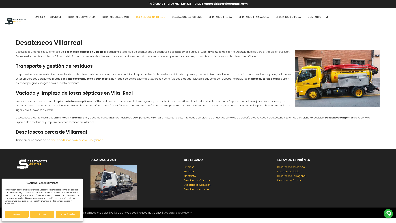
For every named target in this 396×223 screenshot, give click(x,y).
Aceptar (16, 214)
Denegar (42, 214)
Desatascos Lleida (288, 171)
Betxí (91, 140)
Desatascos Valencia (197, 180)
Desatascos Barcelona (291, 167)
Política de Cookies (150, 212)
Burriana (68, 140)
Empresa (189, 167)
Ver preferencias (68, 214)
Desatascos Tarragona (291, 176)
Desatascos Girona (289, 180)
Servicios (189, 171)
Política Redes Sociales (94, 212)
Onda (99, 140)
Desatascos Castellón (197, 185)
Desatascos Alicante (196, 189)
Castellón (56, 140)
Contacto (190, 176)
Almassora (80, 140)
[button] (326, 17)
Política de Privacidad (123, 212)
